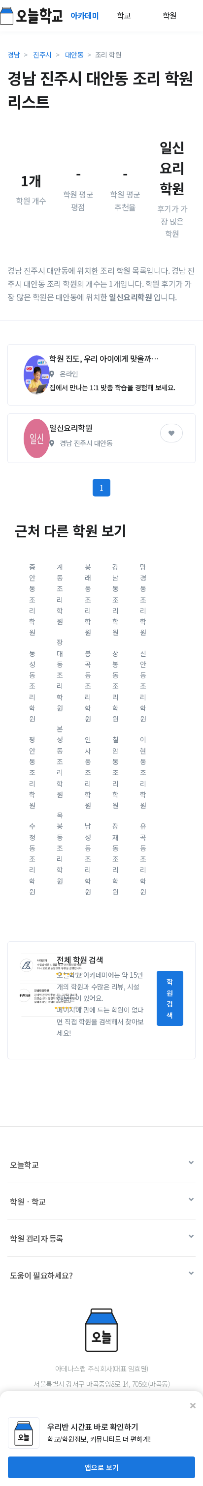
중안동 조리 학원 (32, 600)
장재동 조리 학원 (115, 859)
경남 (13, 54)
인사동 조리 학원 (88, 772)
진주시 (42, 54)
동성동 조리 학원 (32, 686)
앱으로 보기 (102, 1467)
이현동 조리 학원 (143, 772)
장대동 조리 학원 (60, 675)
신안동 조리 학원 (143, 686)
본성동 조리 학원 (60, 761)
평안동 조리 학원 (32, 772)
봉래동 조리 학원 (88, 600)
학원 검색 (170, 998)
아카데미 (85, 15)
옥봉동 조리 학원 (60, 848)
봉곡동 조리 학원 (88, 686)
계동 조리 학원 (60, 594)
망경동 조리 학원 (143, 600)
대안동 (74, 54)
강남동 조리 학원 (115, 600)
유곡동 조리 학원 (143, 859)
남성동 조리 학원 (88, 859)
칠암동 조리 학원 (115, 772)
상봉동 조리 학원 (115, 686)
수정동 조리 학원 (32, 859)
